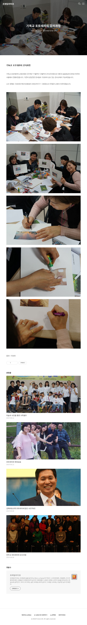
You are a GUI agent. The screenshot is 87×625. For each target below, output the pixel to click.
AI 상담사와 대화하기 (40, 615)
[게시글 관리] (15, 362)
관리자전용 (62, 615)
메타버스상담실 (26, 615)
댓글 (8, 567)
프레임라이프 (8, 4)
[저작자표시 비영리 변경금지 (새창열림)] (30, 363)
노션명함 (53, 615)
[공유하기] (12, 362)
